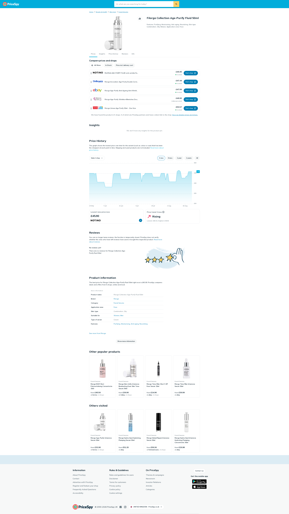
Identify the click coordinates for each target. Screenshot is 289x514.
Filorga (116, 299)
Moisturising (125, 324)
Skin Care (113, 12)
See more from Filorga (97, 333)
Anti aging (135, 324)
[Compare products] (139, 18)
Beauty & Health (101, 12)
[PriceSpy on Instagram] (125, 507)
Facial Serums (123, 12)
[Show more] (91, 73)
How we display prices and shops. (185, 115)
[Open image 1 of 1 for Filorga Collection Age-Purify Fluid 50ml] (113, 33)
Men (121, 315)
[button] (96, 65)
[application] (144, 184)
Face (115, 307)
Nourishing (144, 324)
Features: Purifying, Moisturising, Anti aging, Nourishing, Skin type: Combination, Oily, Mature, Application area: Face (171, 25)
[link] (102, 376)
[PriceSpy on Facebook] (120, 507)
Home (91, 12)
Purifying (117, 324)
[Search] (176, 4)
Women (117, 315)
